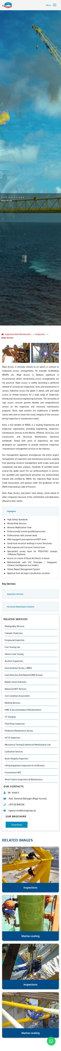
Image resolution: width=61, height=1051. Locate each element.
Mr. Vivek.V (13, 792)
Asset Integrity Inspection (16, 758)
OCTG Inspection (12, 737)
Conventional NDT (13, 772)
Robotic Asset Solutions (15, 682)
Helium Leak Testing (14, 654)
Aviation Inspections (14, 661)
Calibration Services (14, 751)
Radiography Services (14, 626)
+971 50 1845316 (16, 804)
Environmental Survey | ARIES (18, 668)
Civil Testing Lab (12, 647)
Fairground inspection (15, 640)
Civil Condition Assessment (17, 696)
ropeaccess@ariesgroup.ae (22, 810)
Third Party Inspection (15, 724)
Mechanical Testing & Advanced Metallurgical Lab (28, 744)
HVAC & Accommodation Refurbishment (23, 710)
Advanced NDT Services (15, 689)
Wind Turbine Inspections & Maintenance (24, 779)
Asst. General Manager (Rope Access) (28, 798)
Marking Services (12, 703)
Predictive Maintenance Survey (19, 730)
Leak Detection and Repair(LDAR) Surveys (24, 675)
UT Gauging (10, 717)
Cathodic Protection (14, 633)
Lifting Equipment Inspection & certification (25, 765)
